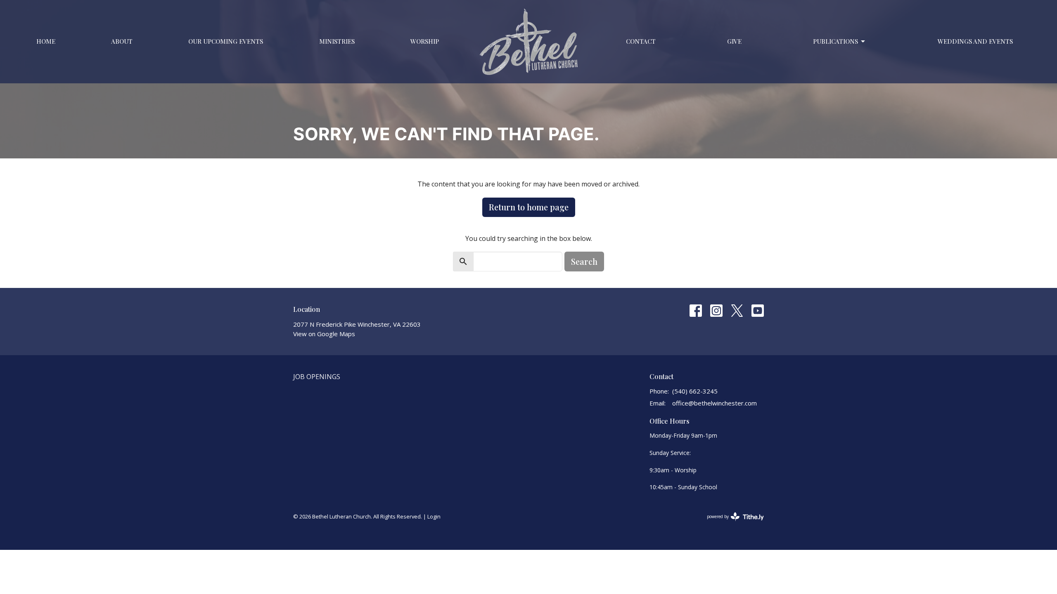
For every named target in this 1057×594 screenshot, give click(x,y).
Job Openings (316, 376)
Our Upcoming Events (225, 41)
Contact (641, 41)
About (122, 41)
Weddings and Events (975, 41)
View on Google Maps (324, 334)
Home (45, 41)
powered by (731, 523)
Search (584, 261)
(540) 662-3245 (695, 391)
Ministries (337, 41)
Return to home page (529, 206)
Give (734, 41)
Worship (424, 41)
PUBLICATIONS (835, 41)
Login (434, 516)
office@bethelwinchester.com (714, 403)
